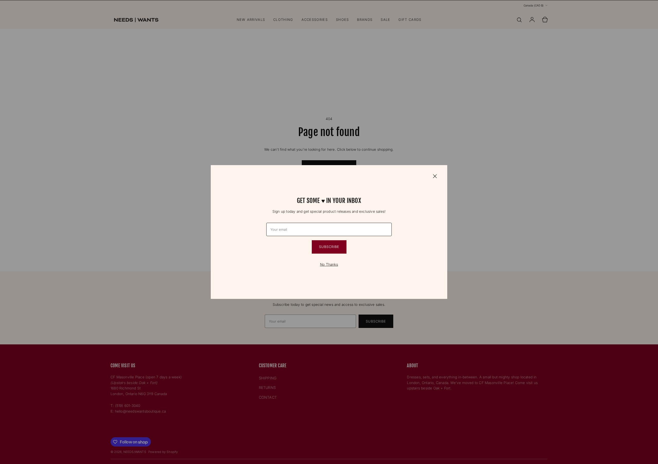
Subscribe (329, 247)
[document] (329, 232)
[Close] (435, 176)
